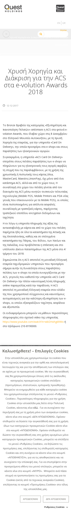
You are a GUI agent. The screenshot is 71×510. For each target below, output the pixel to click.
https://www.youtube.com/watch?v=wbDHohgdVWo (33, 321)
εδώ (35, 407)
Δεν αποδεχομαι (56, 499)
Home (63, 30)
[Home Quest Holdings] (15, 7)
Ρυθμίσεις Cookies (54, 507)
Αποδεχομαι (30, 499)
